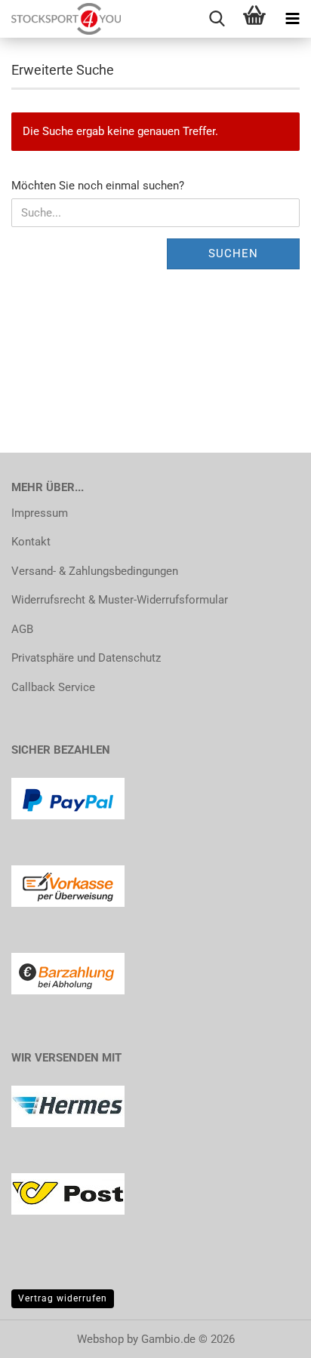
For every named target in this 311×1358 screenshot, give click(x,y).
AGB (22, 629)
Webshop (100, 1339)
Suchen (233, 253)
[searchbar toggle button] (217, 19)
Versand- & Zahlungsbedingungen (94, 571)
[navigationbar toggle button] (292, 19)
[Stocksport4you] (60, 19)
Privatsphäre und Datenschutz (86, 658)
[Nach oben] (269, 1335)
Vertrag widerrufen (62, 1298)
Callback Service (53, 687)
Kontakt (31, 541)
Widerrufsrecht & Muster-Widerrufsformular (119, 600)
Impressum (39, 513)
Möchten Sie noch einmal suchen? (97, 185)
